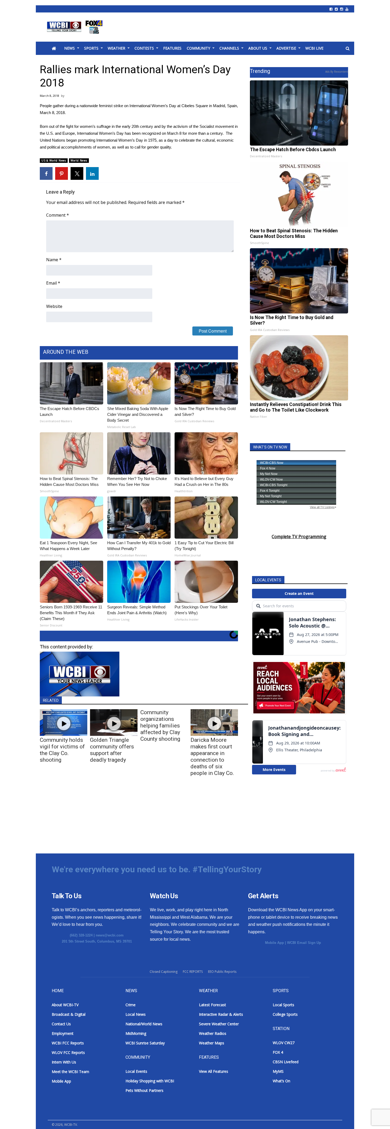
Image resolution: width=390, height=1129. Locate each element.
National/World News (143, 1023)
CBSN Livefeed (285, 1061)
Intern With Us (64, 1062)
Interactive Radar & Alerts (221, 1014)
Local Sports (283, 1004)
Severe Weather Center (219, 1023)
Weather (116, 48)
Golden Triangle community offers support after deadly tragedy (112, 750)
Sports (91, 48)
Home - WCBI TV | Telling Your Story (76, 27)
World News (79, 160)
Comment (57, 215)
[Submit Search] (348, 49)
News (69, 48)
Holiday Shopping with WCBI (149, 1080)
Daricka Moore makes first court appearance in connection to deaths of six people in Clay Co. (212, 756)
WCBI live (314, 48)
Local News (135, 1014)
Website (54, 306)
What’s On (281, 1080)
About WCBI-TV (65, 1004)
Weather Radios (212, 1033)
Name (54, 260)
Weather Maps (211, 1042)
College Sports (285, 1014)
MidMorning (135, 1033)
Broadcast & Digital (68, 1014)
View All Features (213, 1071)
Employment (62, 1033)
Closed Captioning (163, 971)
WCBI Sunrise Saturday (145, 1042)
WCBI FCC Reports (68, 1042)
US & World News (53, 160)
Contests (144, 48)
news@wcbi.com (110, 935)
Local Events (136, 1071)
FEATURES (172, 48)
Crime (130, 1004)
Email (53, 283)
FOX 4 (278, 1052)
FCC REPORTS (193, 971)
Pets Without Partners (144, 1090)
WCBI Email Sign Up (304, 943)
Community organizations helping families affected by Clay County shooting (160, 725)
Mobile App (274, 943)
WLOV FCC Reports (68, 1052)
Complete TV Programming (299, 536)
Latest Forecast (212, 1004)
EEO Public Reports (222, 971)
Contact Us (61, 1023)
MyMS (278, 1071)
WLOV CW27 (283, 1042)
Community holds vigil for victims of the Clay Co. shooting (62, 750)
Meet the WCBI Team (70, 1071)
